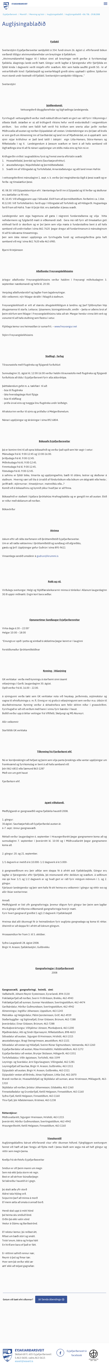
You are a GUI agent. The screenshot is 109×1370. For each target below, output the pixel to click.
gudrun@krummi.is (47, 555)
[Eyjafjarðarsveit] (7, 1361)
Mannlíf (23, 14)
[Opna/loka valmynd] (105, 3)
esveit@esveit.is (24, 1361)
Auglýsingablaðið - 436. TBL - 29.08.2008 (82, 14)
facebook (60, 1353)
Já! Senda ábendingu (49, 1299)
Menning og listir (36, 14)
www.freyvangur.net (65, 326)
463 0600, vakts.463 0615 (31, 1357)
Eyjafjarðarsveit (10, 14)
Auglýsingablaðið (55, 14)
